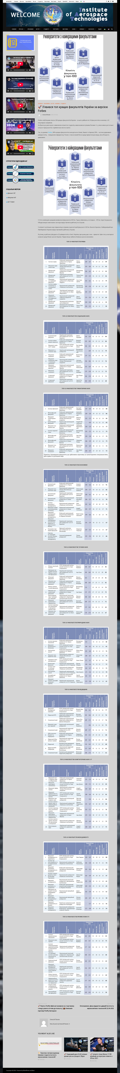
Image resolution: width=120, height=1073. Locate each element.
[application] (20, 64)
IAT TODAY (10, 202)
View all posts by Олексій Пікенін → (60, 1024)
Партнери (47, 1)
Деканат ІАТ (11, 193)
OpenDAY (65, 1)
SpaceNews (28, 1)
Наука (59, 1)
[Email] (113, 1)
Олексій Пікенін (46, 114)
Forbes (50, 132)
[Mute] (30, 70)
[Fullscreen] (32, 70)
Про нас (22, 1)
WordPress (26, 1070)
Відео (77, 1)
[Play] (8, 70)
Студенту (40, 1)
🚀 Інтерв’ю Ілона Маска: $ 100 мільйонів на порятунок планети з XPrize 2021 (101, 1056)
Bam (33, 1070)
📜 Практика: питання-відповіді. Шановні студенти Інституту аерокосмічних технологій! (48, 1055)
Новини (16, 1)
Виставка (53, 1)
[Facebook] (107, 1)
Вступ (34, 1)
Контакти (71, 1)
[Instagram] (111, 1)
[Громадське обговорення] (20, 43)
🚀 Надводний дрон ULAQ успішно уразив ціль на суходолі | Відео (75, 1055)
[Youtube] (109, 1)
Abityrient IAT (11, 197)
